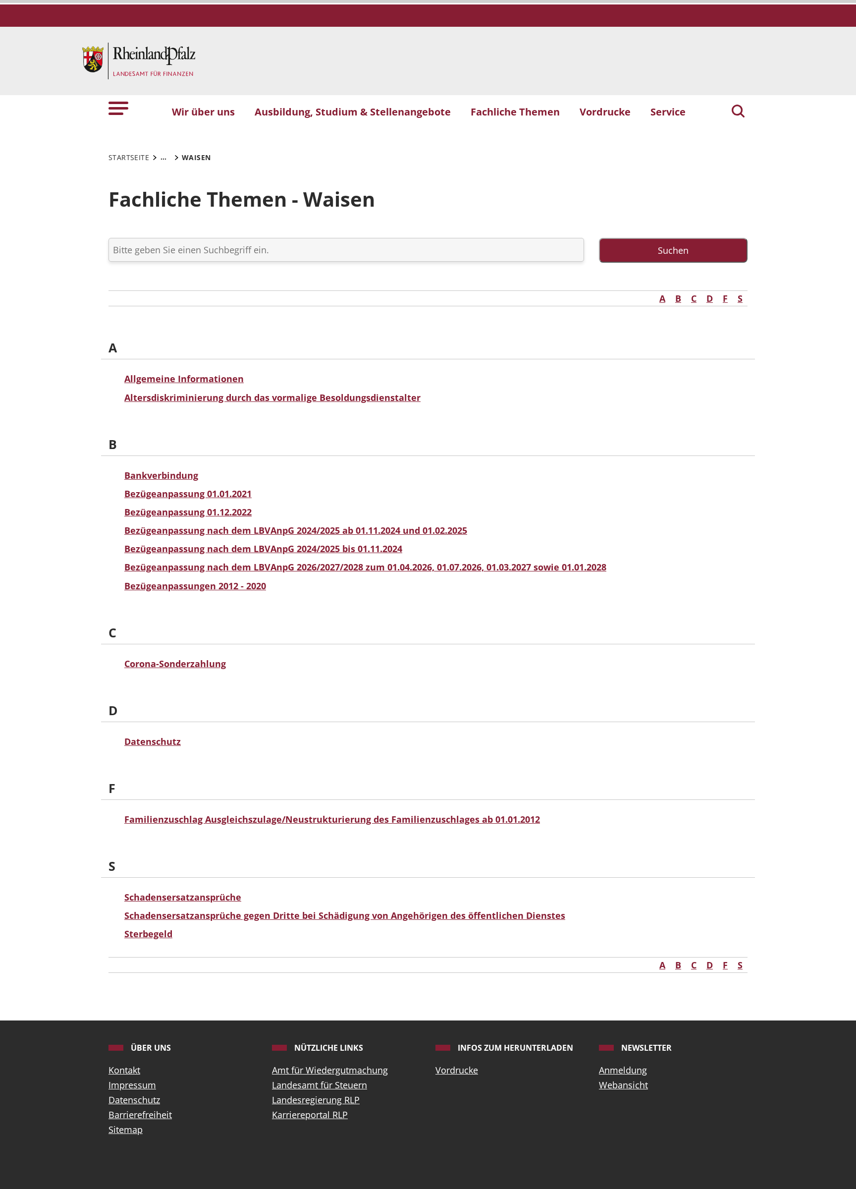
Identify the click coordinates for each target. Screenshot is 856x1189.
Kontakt (124, 1070)
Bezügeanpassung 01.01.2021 (188, 494)
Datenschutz (152, 741)
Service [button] (668, 111)
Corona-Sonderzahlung (175, 664)
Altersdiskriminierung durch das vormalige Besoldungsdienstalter (272, 397)
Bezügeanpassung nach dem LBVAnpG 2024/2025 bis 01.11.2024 (263, 549)
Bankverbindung (161, 475)
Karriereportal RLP (310, 1115)
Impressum (132, 1085)
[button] (118, 107)
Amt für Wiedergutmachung (330, 1070)
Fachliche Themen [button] (515, 111)
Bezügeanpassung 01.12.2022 (188, 512)
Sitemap (125, 1129)
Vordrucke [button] (605, 111)
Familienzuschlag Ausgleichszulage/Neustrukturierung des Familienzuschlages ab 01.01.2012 (332, 819)
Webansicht (623, 1085)
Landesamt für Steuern (319, 1085)
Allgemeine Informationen (184, 379)
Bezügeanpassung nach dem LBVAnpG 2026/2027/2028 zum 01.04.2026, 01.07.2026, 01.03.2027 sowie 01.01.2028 (365, 567)
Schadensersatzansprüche (182, 897)
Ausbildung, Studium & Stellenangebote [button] (353, 111)
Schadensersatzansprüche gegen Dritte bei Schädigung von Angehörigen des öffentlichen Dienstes (344, 915)
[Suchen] (738, 112)
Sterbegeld (148, 934)
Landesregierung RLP (316, 1100)
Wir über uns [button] (203, 111)
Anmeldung (623, 1070)
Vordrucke (456, 1070)
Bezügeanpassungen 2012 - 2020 (195, 586)
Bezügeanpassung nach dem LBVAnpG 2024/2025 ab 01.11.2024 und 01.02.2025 (295, 530)
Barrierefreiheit (140, 1115)
